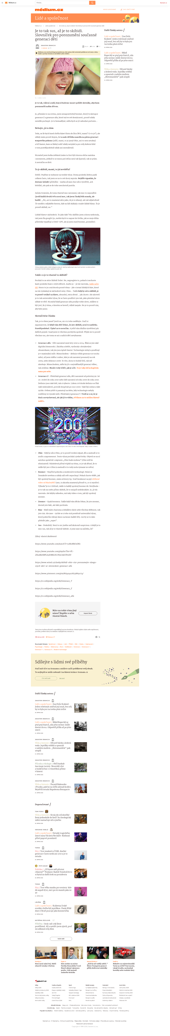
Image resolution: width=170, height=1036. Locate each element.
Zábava (59, 644)
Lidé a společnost (112, 36)
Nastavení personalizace (84, 1024)
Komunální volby (40, 1000)
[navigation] (2, 2)
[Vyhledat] (92, 3)
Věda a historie (111, 69)
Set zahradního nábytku (101, 1008)
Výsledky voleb (39, 993)
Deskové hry (98, 1011)
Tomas (37, 848)
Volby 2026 (38, 987)
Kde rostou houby (86, 1005)
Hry (37, 851)
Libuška (38, 902)
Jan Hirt (54, 993)
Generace (77, 647)
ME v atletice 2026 (74, 995)
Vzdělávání (68, 647)
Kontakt (85, 1021)
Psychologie (38, 647)
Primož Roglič (56, 998)
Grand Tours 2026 (57, 1000)
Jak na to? (62, 678)
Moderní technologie (60, 649)
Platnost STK (123, 1000)
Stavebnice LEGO (69, 1011)
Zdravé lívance (90, 993)
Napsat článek (88, 613)
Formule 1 (71, 998)
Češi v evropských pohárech (110, 1005)
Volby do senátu (39, 998)
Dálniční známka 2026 (125, 990)
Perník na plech (90, 1000)
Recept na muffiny (91, 990)
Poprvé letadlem (107, 990)
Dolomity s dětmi (108, 1000)
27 (99, 46)
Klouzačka (90, 1008)
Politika (38, 869)
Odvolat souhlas (120, 1021)
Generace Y (38, 649)
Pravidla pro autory (107, 1021)
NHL (70, 1000)
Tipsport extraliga (74, 993)
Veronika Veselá (41, 829)
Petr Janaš (43, 866)
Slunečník (83, 1008)
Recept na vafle (90, 998)
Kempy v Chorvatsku (109, 987)
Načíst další (61, 938)
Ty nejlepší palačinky (91, 987)
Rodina (46, 647)
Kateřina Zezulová (42, 920)
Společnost (52, 644)
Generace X (48, 649)
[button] (67, 76)
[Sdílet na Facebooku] (96, 637)
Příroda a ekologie (43, 763)
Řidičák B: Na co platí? (125, 995)
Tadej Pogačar (56, 995)
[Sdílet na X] (99, 637)
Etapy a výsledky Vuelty (58, 990)
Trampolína (75, 1008)
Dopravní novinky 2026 (126, 993)
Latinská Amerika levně (109, 998)
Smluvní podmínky (66, 1021)
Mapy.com (65, 1005)
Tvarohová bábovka (91, 995)
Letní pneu (90, 1011)
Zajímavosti (89, 644)
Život (61, 647)
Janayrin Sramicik (48, 45)
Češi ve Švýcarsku (108, 995)
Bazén (58, 1008)
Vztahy (81, 644)
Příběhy (38, 924)
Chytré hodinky (113, 1011)
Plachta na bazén (66, 1008)
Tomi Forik (39, 811)
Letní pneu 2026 (124, 987)
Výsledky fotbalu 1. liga (75, 990)
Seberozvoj (54, 647)
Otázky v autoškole (124, 998)
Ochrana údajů (94, 1021)
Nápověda (78, 1021)
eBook (86, 46)
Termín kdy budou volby (42, 995)
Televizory (105, 1011)
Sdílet (93, 46)
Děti (76, 644)
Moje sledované (109, 9)
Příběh (71, 644)
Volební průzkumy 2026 (42, 990)
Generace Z (85, 647)
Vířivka (120, 1008)
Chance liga (72, 987)
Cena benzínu (97, 1005)
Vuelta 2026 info (56, 987)
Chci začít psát (129, 9)
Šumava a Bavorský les (109, 993)
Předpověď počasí (75, 1005)
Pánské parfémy (124, 1011)
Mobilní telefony (58, 1011)
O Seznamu (55, 1021)
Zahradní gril (113, 1008)
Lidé (65, 644)
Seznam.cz (163, 3)
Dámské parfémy (81, 1011)
